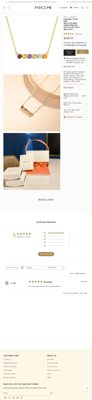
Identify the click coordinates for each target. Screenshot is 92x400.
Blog (48, 374)
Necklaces (73, 17)
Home (65, 17)
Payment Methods (9, 366)
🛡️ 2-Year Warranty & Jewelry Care (72, 111)
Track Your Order (9, 374)
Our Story (50, 359)
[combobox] (35, 268)
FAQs (49, 377)
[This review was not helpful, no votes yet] (85, 293)
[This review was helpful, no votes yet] (81, 293)
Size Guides (7, 370)
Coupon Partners (9, 377)
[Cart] (87, 7)
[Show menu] (4, 7)
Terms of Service (53, 370)
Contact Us (7, 359)
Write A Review (46, 254)
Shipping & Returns (10, 363)
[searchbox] (12, 267)
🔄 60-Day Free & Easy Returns (72, 104)
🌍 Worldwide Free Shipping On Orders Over (74, 96)
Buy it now (82, 52)
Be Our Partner (52, 363)
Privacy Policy (52, 366)
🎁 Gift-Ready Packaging (73, 117)
